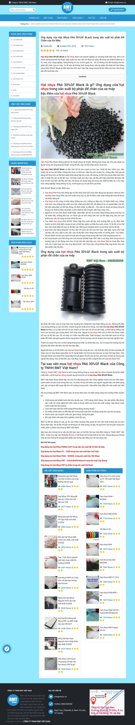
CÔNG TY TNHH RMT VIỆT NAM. (37, 721)
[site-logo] (67, 7)
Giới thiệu (48, 18)
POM (14, 90)
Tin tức (91, 18)
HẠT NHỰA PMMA (19, 73)
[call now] (7, 649)
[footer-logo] (13, 700)
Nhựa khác (16, 84)
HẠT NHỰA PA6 (18, 45)
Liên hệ (102, 18)
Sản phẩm (62, 18)
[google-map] (107, 702)
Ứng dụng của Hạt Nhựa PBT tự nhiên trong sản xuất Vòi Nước (67, 465)
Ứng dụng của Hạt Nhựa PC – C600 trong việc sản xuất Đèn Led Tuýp (70, 451)
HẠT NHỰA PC (17, 62)
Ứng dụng (77, 18)
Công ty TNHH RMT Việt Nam (53, 372)
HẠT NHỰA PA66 (18, 51)
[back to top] (130, 650)
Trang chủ (35, 18)
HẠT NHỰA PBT (18, 56)
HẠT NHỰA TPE (18, 79)
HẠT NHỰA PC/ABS (19, 68)
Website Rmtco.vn (69, 435)
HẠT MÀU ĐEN (17, 39)
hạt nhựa (70, 57)
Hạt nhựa (45, 57)
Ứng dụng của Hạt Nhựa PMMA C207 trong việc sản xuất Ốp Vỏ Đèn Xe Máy (73, 447)
